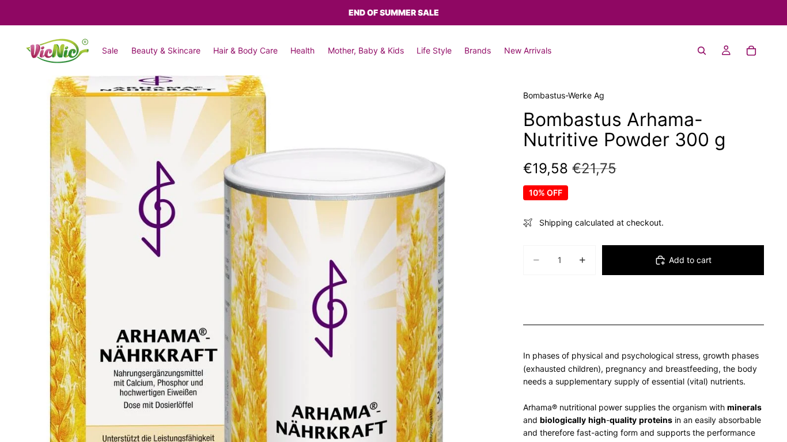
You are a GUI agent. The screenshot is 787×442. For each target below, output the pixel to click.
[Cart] (751, 50)
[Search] (701, 50)
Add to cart (690, 260)
